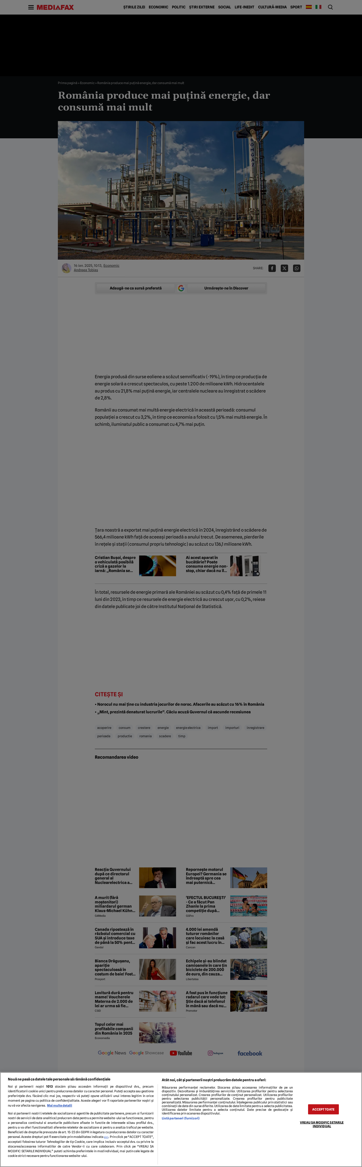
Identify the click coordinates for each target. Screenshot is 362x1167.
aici (106, 1136)
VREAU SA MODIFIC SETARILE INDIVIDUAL (322, 1124)
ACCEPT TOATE (323, 1109)
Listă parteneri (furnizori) (180, 1118)
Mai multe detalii (59, 1105)
